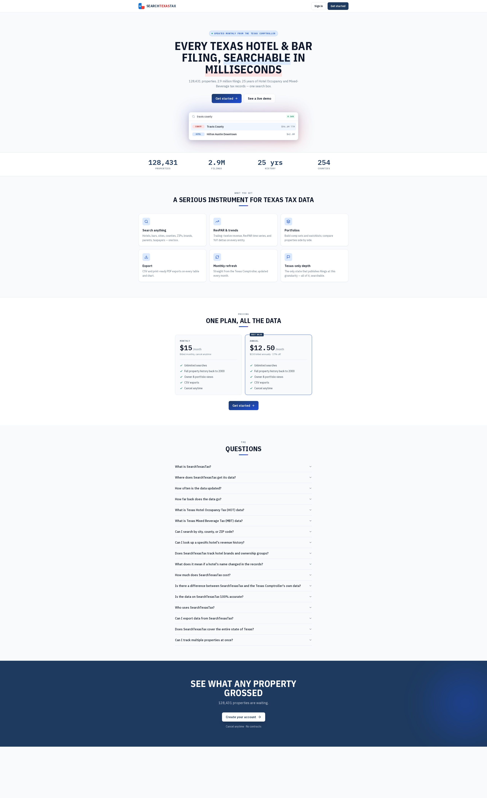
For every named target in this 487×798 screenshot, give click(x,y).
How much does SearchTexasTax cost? (202, 575)
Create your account (241, 717)
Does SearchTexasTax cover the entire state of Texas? (214, 629)
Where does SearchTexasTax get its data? (205, 477)
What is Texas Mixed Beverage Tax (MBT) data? (209, 521)
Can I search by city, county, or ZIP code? (204, 532)
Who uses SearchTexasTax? (194, 607)
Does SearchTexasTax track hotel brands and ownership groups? (221, 553)
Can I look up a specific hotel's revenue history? (209, 542)
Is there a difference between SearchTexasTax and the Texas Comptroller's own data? (238, 586)
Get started (338, 6)
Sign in (318, 6)
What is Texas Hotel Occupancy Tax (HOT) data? (209, 510)
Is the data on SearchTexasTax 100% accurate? (209, 597)
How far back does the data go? (198, 499)
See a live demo (259, 98)
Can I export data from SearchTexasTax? (204, 618)
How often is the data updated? (198, 488)
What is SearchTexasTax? (193, 466)
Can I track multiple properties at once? (204, 640)
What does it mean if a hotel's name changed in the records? (219, 564)
